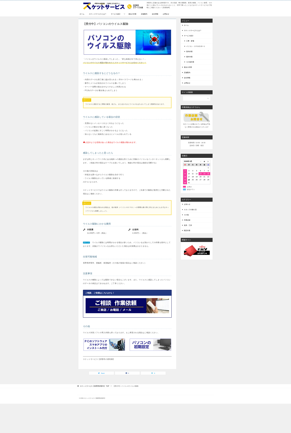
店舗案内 (144, 14)
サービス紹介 (115, 14)
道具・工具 (188, 225)
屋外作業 (189, 57)
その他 (186, 215)
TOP (94, 386)
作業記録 (187, 220)
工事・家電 (190, 41)
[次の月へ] (208, 161)
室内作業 (189, 51)
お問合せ (166, 14)
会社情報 (155, 14)
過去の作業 (132, 14)
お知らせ (187, 204)
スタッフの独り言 (190, 209)
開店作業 (187, 230)
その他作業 (190, 62)
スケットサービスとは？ (97, 14)
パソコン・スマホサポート (195, 46)
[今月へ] (204, 161)
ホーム (82, 14)
